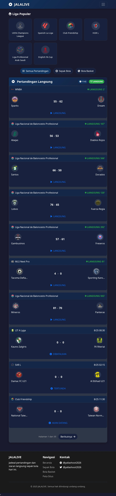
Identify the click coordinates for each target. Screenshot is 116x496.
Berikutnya (67, 436)
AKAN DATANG (59, 422)
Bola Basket (87, 71)
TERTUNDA (59, 388)
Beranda (47, 462)
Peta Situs (48, 476)
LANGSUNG (59, 113)
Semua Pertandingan (37, 71)
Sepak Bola (64, 71)
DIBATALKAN (59, 354)
